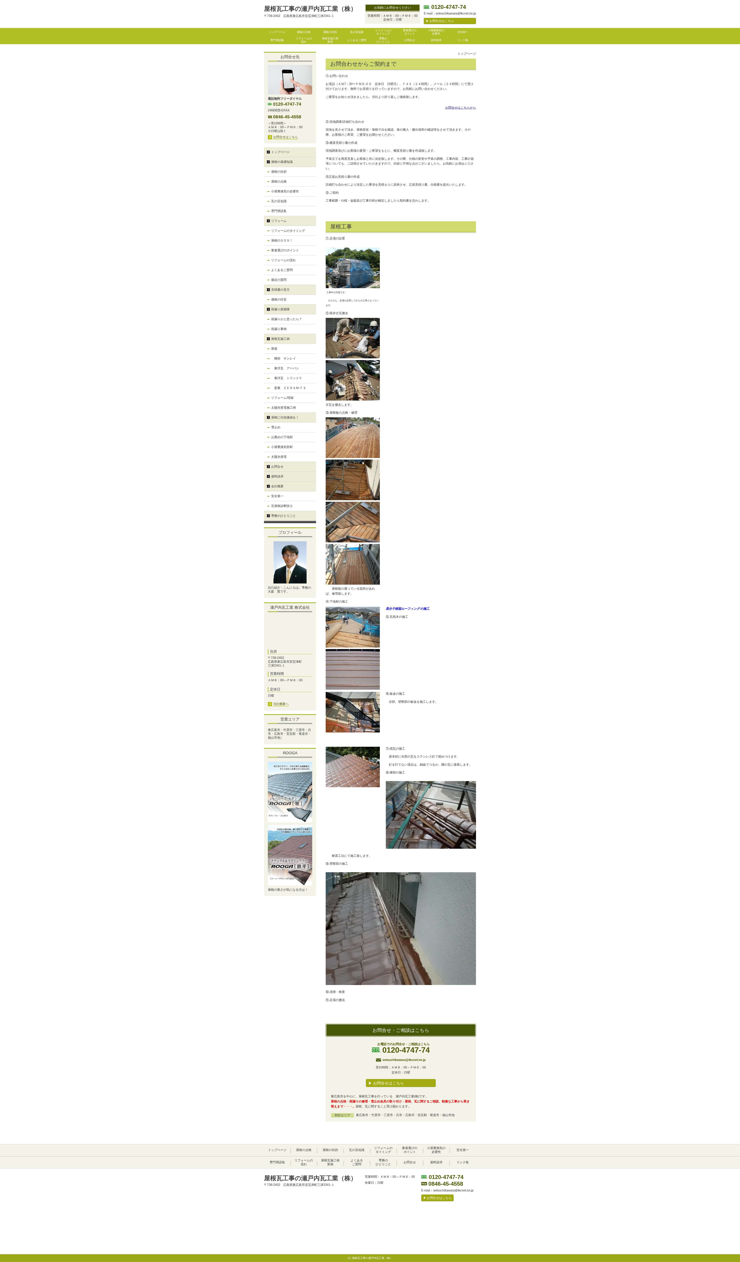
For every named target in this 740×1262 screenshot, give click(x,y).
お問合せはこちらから (460, 107)
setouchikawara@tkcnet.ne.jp (456, 13)
